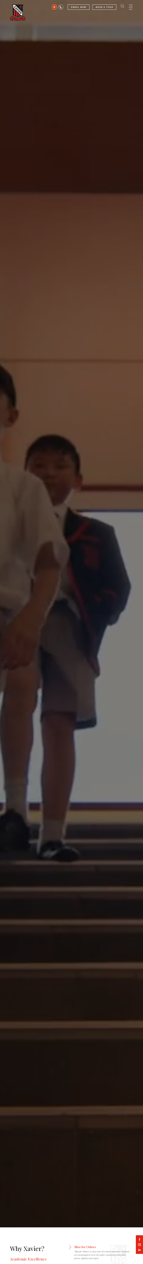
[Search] (122, 6)
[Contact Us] (60, 7)
